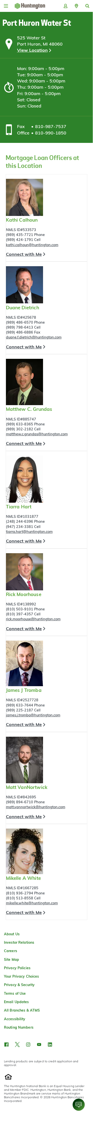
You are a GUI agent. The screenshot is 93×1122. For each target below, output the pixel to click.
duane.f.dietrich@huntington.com (34, 337)
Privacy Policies (17, 968)
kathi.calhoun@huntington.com (32, 245)
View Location (32, 50)
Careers (10, 951)
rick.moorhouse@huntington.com (33, 619)
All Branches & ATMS (22, 1010)
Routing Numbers (18, 1027)
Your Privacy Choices (21, 976)
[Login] (65, 6)
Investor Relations (19, 942)
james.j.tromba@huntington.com (33, 715)
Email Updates (16, 1002)
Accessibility (14, 1019)
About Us (12, 934)
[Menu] (6, 6)
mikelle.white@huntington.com (32, 903)
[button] (76, 6)
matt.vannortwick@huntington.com (35, 807)
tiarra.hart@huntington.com (29, 531)
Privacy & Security (19, 985)
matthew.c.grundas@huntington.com (37, 434)
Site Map (11, 959)
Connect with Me (24, 254)
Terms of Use (15, 993)
